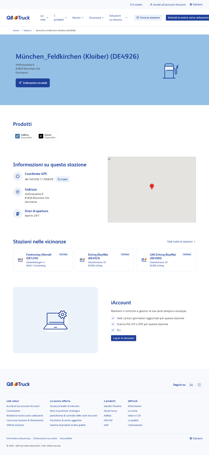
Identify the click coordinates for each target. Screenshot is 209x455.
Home (16, 30)
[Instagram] (199, 384)
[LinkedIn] (191, 384)
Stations (28, 30)
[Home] (18, 18)
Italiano (197, 4)
